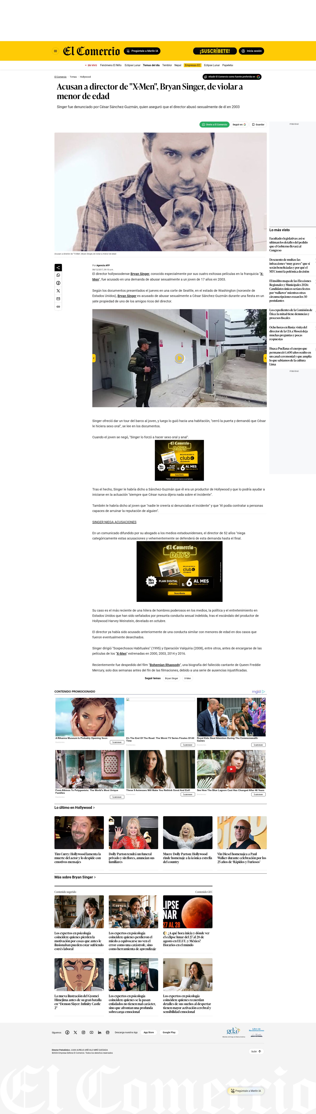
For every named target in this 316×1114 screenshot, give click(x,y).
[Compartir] (58, 267)
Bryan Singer (140, 274)
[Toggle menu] (55, 51)
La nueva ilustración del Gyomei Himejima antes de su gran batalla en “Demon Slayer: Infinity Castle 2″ (78, 1002)
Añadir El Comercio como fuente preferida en (231, 76)
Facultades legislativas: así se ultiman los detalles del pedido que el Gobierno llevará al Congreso (288, 244)
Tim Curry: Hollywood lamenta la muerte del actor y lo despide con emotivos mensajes (77, 858)
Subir (254, 1051)
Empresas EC (192, 65)
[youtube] (91, 1032)
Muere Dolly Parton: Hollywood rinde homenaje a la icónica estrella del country (187, 858)
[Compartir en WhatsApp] (58, 275)
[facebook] (67, 1032)
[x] (75, 1032)
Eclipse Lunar (132, 65)
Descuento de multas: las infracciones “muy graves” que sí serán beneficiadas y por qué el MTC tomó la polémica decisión (289, 265)
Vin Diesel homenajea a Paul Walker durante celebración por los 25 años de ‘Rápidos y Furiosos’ (241, 858)
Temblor (167, 65)
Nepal (177, 65)
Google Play (169, 1032)
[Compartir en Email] (58, 299)
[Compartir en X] (58, 291)
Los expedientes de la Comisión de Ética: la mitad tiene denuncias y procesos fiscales (290, 314)
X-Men (121, 653)
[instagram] (83, 1032)
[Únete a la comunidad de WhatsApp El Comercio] (214, 125)
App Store (149, 1032)
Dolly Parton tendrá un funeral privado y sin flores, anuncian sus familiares (131, 858)
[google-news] (108, 1032)
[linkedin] (100, 1032)
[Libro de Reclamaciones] (256, 1032)
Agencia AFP (103, 265)
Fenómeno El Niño (110, 65)
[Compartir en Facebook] (58, 283)
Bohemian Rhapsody (165, 665)
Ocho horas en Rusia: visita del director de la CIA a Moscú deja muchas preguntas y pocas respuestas (288, 333)
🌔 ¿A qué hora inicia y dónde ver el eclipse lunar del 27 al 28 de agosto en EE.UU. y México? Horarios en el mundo (186, 939)
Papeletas (228, 65)
